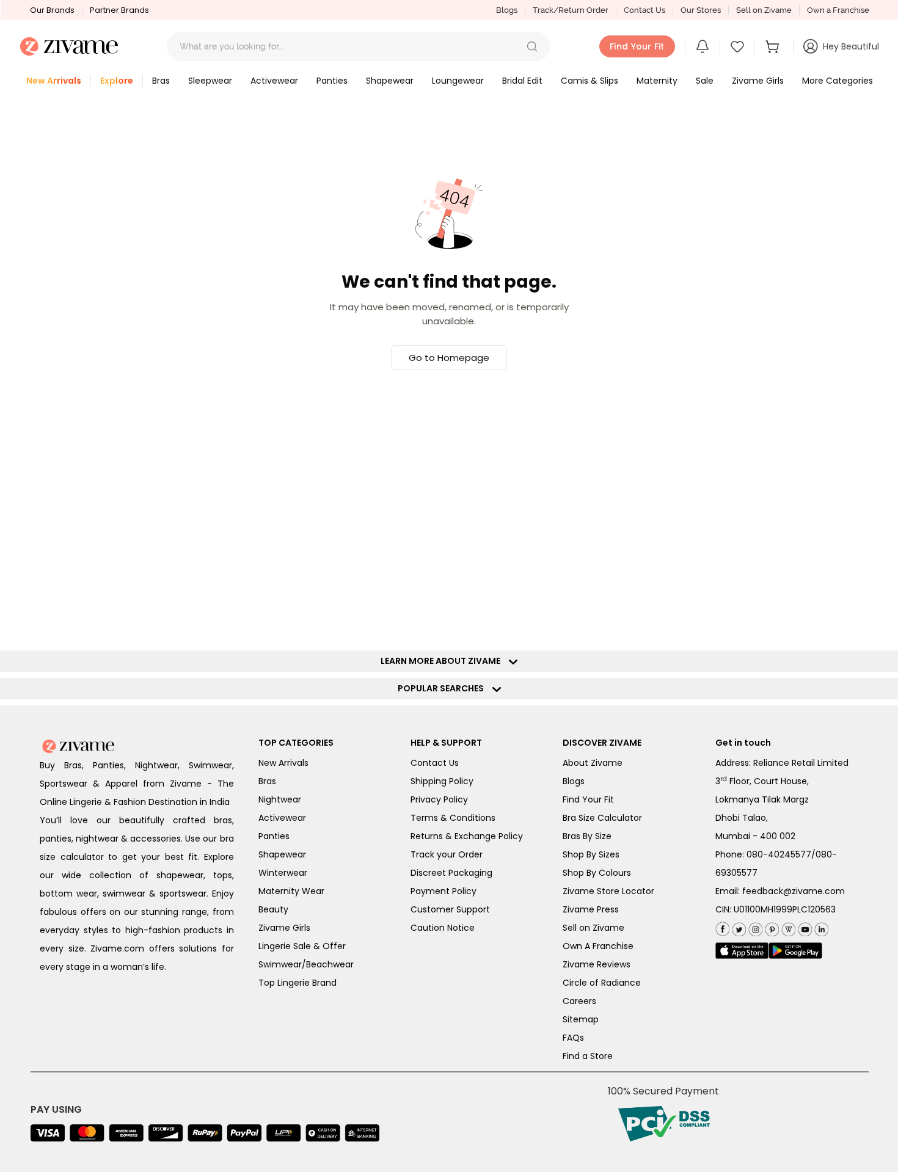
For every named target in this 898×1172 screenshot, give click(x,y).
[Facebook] (722, 927)
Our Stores (701, 10)
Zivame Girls (284, 928)
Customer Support (450, 909)
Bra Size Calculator (602, 818)
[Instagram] (754, 927)
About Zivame (592, 763)
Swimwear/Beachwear (306, 964)
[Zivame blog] (787, 927)
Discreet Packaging (451, 873)
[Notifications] (702, 46)
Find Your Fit (588, 799)
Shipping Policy (442, 781)
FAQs (573, 1038)
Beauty (273, 909)
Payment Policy (443, 891)
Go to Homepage (449, 357)
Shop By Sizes (591, 854)
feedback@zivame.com (793, 891)
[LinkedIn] (820, 927)
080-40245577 (779, 854)
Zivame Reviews (596, 964)
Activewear (282, 818)
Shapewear (282, 854)
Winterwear (282, 873)
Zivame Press (591, 909)
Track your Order (447, 854)
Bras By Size (587, 836)
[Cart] (774, 46)
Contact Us (644, 10)
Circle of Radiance (602, 983)
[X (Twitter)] (737, 927)
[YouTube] (803, 927)
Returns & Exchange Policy (467, 836)
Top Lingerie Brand (297, 983)
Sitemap (581, 1019)
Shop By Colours (597, 873)
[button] (532, 46)
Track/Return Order (570, 10)
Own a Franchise (838, 10)
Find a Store (588, 1056)
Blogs (506, 10)
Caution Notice (443, 928)
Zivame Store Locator (608, 891)
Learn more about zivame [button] (443, 661)
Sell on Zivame (764, 10)
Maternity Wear (291, 891)
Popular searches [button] (443, 688)
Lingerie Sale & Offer (302, 946)
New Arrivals (283, 763)
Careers (579, 1001)
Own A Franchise (598, 946)
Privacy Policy (439, 799)
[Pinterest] (770, 927)
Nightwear (279, 799)
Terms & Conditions (453, 818)
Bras (267, 781)
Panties (274, 836)
